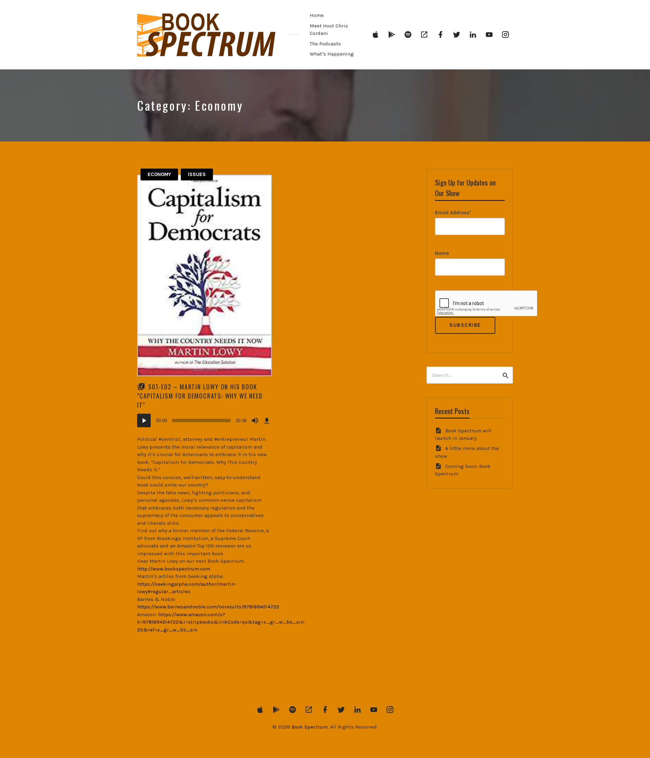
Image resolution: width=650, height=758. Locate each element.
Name (442, 253)
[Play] (144, 420)
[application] (204, 420)
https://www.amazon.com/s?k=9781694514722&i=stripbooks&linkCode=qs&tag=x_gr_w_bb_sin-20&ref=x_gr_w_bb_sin (221, 622)
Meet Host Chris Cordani (329, 30)
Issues (197, 174)
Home (317, 15)
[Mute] (255, 420)
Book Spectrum (309, 727)
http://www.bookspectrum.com (173, 569)
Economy (159, 174)
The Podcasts (325, 44)
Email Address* (453, 213)
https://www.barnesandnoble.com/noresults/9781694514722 (208, 607)
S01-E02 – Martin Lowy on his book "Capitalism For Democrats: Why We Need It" (199, 395)
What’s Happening (332, 54)
